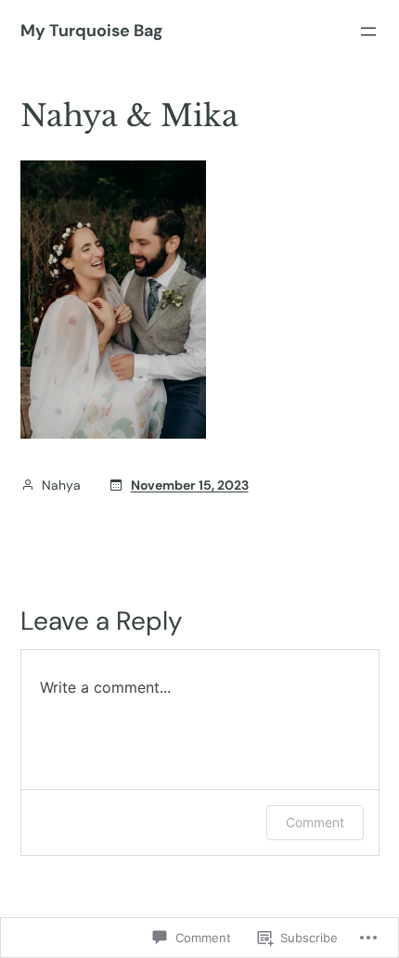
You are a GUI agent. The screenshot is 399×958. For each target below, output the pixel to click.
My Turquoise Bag (91, 30)
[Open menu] (368, 31)
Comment (315, 822)
